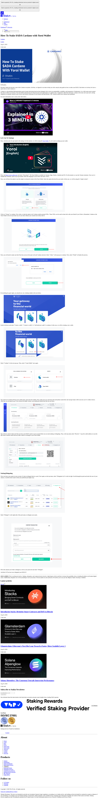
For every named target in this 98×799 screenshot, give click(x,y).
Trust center (6, 748)
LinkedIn (6, 785)
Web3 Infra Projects (8, 765)
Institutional (6, 21)
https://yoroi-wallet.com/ (11, 175)
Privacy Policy (13, 791)
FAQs (5, 745)
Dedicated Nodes (8, 768)
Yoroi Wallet (45, 141)
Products (6, 19)
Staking (5, 761)
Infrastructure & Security (10, 772)
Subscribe (3, 694)
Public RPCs (7, 775)
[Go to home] (49, 14)
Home (5, 741)
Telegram (6, 783)
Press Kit (6, 753)
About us (6, 749)
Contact (5, 24)
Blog (5, 23)
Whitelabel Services (8, 769)
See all (2, 584)
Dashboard (3, 27)
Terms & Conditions (5, 791)
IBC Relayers (7, 773)
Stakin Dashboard (8, 763)
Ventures (6, 766)
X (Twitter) (6, 782)
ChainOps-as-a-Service (9, 770)
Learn (5, 742)
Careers (5, 752)
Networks (9, 27)
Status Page (6, 746)
